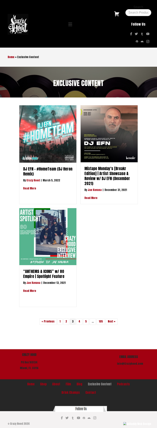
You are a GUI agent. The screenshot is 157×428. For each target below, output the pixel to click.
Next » (111, 321)
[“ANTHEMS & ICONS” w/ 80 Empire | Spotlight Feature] (47, 237)
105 (101, 321)
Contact (90, 392)
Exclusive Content (99, 384)
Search (138, 7)
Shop (43, 384)
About (56, 384)
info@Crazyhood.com (130, 364)
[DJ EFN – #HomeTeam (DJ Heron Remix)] (47, 134)
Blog (79, 384)
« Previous (48, 321)
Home (11, 57)
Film (68, 384)
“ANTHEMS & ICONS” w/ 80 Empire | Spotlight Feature (43, 273)
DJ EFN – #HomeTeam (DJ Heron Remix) (47, 171)
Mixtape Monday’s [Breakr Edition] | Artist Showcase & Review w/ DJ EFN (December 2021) (107, 176)
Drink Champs (70, 392)
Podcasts (123, 384)
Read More (29, 188)
